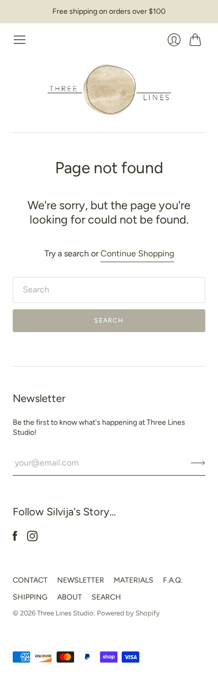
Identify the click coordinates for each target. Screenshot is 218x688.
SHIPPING (30, 597)
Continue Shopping (137, 253)
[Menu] (19, 40)
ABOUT (69, 597)
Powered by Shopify (128, 613)
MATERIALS (133, 580)
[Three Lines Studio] (109, 90)
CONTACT (30, 580)
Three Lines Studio (65, 613)
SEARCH (106, 597)
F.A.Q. (173, 580)
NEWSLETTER (80, 580)
